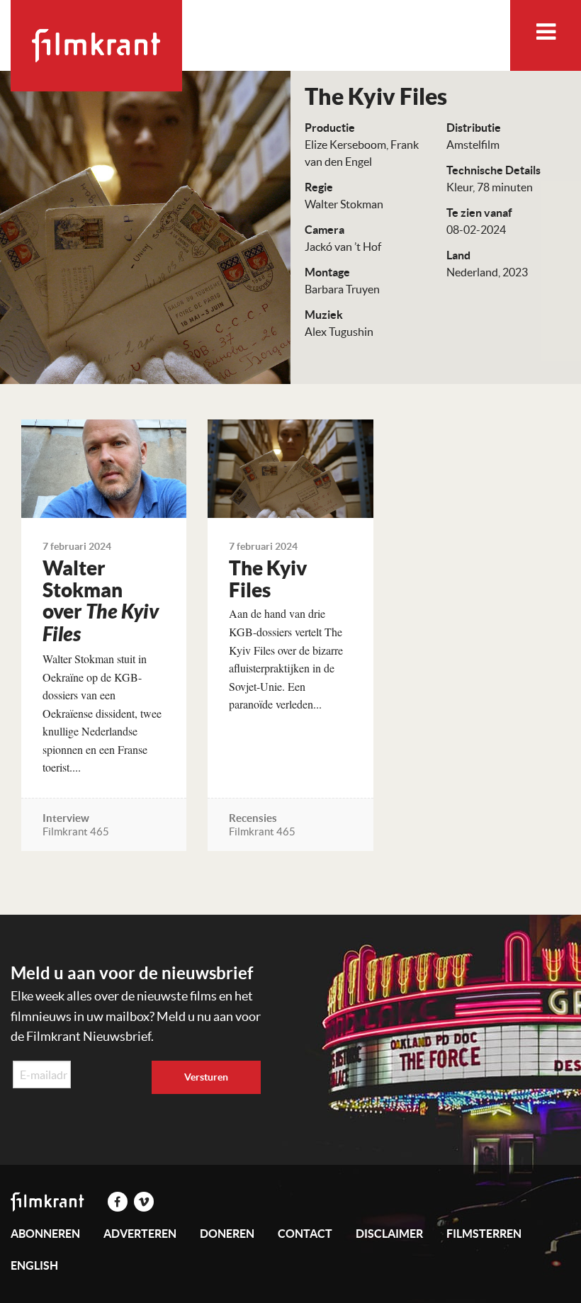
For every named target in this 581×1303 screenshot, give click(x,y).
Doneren (227, 1233)
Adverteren (139, 1233)
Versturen (206, 1077)
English (34, 1265)
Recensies (253, 818)
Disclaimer (389, 1233)
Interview (66, 818)
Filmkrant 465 (76, 831)
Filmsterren (483, 1233)
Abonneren (45, 1233)
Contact (305, 1233)
